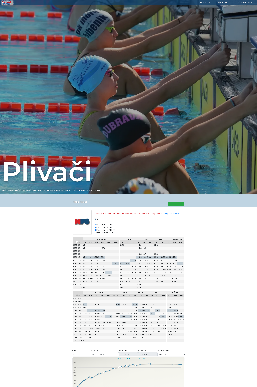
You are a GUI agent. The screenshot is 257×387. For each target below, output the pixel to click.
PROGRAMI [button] (240, 3)
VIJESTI (201, 3)
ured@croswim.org (171, 214)
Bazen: (74, 350)
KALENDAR (209, 3)
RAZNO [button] (250, 3)
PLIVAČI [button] (219, 3)
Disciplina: (94, 350)
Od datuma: (123, 350)
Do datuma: (142, 350)
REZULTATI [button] (229, 3)
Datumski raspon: (163, 350)
